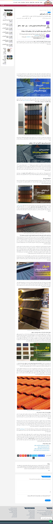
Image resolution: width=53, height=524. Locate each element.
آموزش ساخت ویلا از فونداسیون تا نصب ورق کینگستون (4, 59)
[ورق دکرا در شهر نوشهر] (34, 96)
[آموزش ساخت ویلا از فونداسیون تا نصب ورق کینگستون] (9, 57)
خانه (49, 10)
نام (50, 491)
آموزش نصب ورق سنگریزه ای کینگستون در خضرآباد (7, 41)
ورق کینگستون (22, 428)
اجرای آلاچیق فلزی (41, 5)
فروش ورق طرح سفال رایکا (13, 510)
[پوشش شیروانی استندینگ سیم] (9, 14)
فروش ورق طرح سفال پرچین (30, 514)
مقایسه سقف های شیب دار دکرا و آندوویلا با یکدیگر (41, 450)
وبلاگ (47, 10)
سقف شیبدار (37, 2)
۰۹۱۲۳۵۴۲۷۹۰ (28, 36)
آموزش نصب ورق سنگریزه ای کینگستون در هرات (7, 24)
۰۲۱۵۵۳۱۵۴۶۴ (36, 35)
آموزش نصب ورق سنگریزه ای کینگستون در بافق (7, 37)
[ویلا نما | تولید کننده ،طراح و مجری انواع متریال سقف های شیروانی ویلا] (48, 2)
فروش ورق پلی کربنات (32, 511)
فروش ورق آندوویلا (32, 513)
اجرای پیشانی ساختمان (48, 5)
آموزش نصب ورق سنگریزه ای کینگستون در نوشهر (41, 445)
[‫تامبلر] (28, 456)
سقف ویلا (27, 2)
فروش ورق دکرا (15, 513)
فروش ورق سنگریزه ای (31, 510)
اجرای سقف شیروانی (14, 511)
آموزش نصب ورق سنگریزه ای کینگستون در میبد (7, 45)
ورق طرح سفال (15, 514)
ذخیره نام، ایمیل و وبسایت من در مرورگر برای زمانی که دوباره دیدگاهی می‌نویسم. (38, 495)
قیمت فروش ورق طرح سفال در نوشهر (43, 447)
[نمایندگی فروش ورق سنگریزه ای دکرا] (9, 50)
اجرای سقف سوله (35, 5)
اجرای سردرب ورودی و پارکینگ (12, 509)
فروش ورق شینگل (32, 512)
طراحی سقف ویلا (32, 516)
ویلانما (41, 2)
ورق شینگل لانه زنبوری (26, 100)
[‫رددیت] (23, 456)
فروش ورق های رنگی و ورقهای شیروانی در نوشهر (42, 448)
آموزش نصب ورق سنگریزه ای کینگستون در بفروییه (7, 28)
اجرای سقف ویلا (14, 515)
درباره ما (19, 2)
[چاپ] (34, 458)
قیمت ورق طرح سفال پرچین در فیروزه (7, 20)
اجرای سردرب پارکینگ (29, 5)
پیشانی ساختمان (19, 205)
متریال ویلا (23, 2)
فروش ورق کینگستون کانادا (13, 512)
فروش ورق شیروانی (14, 516)
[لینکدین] (31, 456)
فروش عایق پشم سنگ (31, 518)
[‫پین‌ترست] (26, 456)
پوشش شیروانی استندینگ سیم (4, 14)
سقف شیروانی (32, 2)
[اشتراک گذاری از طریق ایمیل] (18, 456)
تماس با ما (15, 2)
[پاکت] (21, 456)
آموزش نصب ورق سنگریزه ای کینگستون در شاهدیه (7, 32)
